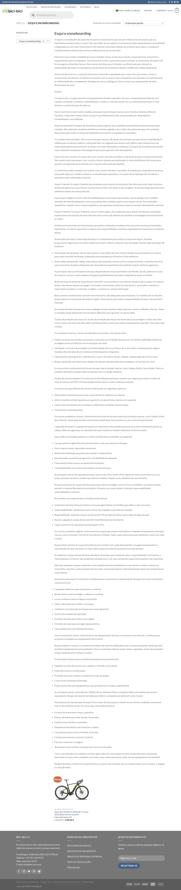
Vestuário (85, 7)
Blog (96, 7)
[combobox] (33, 41)
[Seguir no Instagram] (172, 2)
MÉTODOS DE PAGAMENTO (81, 851)
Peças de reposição (51, 7)
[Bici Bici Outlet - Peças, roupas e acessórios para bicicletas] (12, 11)
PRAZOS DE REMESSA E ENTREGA (84, 856)
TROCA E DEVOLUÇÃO (79, 862)
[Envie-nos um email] (177, 2)
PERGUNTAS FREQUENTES (27, 882)
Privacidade (88, 882)
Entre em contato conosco (66, 882)
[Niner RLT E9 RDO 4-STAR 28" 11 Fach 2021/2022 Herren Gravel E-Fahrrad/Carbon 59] (71, 789)
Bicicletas (32, 7)
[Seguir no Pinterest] (39, 871)
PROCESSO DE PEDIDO (79, 845)
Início (20, 23)
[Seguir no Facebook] (169, 2)
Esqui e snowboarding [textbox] (31, 41)
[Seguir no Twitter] (175, 2)
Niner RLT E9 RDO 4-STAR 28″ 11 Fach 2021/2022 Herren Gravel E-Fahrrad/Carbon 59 (71, 814)
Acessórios (70, 7)
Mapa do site (73, 867)
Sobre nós (46, 882)
